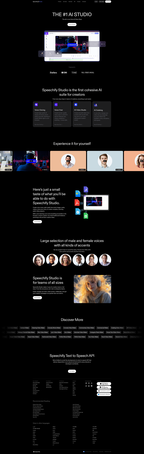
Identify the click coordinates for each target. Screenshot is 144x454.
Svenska (74, 435)
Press (74, 393)
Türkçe (34, 437)
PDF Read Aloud (36, 415)
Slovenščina (95, 439)
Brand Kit (74, 395)
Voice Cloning (48, 385)
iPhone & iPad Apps (36, 382)
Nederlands (95, 428)
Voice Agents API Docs (63, 388)
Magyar (54, 426)
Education (61, 385)
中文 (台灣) (94, 426)
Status (74, 392)
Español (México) (56, 435)
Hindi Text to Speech (76, 413)
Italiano (34, 432)
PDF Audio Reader (36, 412)
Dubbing (47, 384)
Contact (74, 384)
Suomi (54, 430)
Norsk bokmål (95, 432)
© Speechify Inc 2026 (108, 451)
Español (34, 435)
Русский (74, 433)
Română (74, 437)
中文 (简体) (74, 426)
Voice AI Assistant (76, 404)
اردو (53, 444)
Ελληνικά (74, 441)
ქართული (54, 439)
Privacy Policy (101, 451)
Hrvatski (54, 441)
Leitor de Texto (75, 417)
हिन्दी (93, 430)
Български (34, 439)
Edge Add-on (35, 392)
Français (34, 430)
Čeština (54, 428)
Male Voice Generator (76, 407)
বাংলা (73, 442)
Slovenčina (74, 439)
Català (94, 442)
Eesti (34, 441)
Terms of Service (95, 451)
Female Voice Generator (37, 407)
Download (70, 1)
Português (94, 437)
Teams (60, 384)
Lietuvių (94, 441)
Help (73, 390)
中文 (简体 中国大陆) (36, 428)
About (74, 382)
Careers (74, 387)
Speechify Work (49, 387)
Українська (94, 433)
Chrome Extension (36, 390)
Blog (73, 385)
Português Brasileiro (56, 433)
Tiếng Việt (54, 437)
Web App (34, 388)
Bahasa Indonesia (56, 442)
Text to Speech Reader (77, 406)
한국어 (74, 432)
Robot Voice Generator (77, 409)
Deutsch (74, 430)
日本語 (54, 432)
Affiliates (74, 388)
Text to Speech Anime (37, 410)
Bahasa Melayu (35, 444)
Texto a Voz (35, 417)
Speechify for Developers (63, 382)
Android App (35, 384)
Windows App (35, 387)
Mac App (34, 385)
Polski (34, 433)
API (74, 1)
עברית (34, 442)
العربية (34, 426)
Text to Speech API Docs (63, 387)
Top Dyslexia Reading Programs (38, 409)
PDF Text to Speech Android (38, 406)
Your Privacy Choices (88, 451)
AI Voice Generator (49, 382)
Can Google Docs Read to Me (78, 412)
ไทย (93, 435)
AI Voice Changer (76, 410)
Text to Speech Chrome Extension (39, 413)
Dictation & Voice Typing (37, 404)
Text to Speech (35, 381)
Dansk (74, 428)
